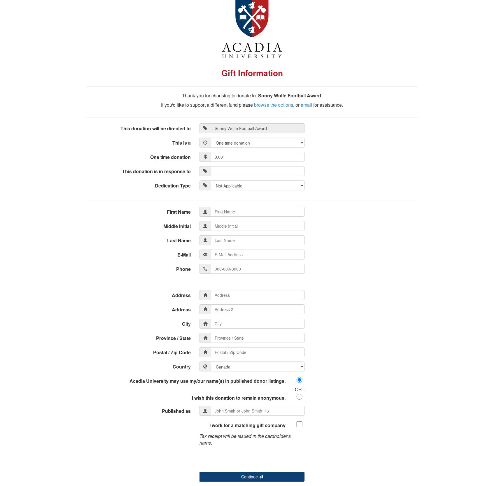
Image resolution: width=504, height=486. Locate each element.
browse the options (273, 104)
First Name (179, 211)
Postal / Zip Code (172, 352)
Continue (250, 477)
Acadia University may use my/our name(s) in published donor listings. (208, 381)
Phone (183, 269)
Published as (176, 411)
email (306, 104)
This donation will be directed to (155, 128)
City (186, 323)
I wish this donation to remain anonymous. (239, 397)
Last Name (179, 240)
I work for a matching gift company (247, 425)
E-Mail (184, 254)
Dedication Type (173, 185)
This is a (181, 142)
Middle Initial (177, 226)
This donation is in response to (156, 171)
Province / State (173, 338)
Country (182, 366)
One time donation (170, 157)
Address (181, 295)
